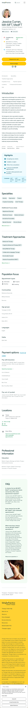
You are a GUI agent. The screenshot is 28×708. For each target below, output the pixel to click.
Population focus (6, 81)
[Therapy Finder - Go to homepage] (13, 604)
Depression (12, 198)
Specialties (13, 76)
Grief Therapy (19, 201)
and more (8, 47)
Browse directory (6, 620)
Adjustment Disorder (8, 211)
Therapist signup (6, 628)
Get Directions (4, 424)
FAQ (3, 87)
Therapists (4, 592)
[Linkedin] (15, 66)
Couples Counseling (8, 201)
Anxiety (5, 198)
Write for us (5, 611)
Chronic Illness (17, 222)
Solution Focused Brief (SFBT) (10, 259)
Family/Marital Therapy (9, 248)
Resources (5, 623)
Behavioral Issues (19, 215)
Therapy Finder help (7, 608)
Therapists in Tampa (13, 592)
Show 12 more (5, 225)
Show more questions (11, 556)
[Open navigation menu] (24, 2)
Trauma (19, 198)
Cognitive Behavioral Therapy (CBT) (12, 245)
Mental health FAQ (6, 625)
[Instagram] (12, 66)
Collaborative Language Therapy (11, 252)
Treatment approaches (7, 78)
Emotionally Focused (8, 255)
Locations (4, 84)
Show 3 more (5, 263)
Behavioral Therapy (8, 241)
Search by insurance (7, 369)
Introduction (5, 76)
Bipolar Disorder (7, 222)
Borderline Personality (8, 218)
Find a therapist (6, 617)
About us (4, 614)
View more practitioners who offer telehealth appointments (12, 435)
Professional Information (16, 84)
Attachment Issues (7, 215)
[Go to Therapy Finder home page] (6, 2)
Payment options (17, 81)
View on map (7, 421)
